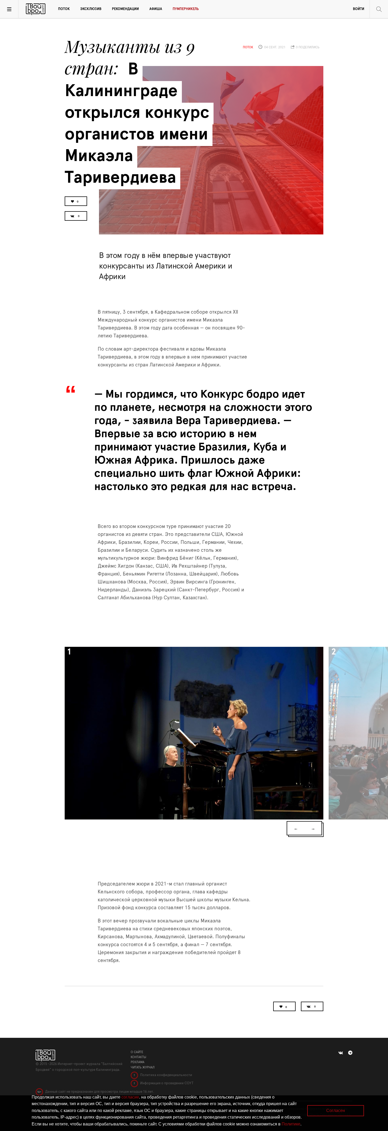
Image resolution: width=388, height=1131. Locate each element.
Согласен (335, 1110)
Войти (358, 9)
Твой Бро (35, 9)
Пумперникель (186, 9)
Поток (64, 9)
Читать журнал (143, 1067)
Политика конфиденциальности (165, 1075)
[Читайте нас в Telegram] (350, 1053)
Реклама (137, 1062)
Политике (291, 1124)
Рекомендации (125, 9)
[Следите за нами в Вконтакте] (340, 1053)
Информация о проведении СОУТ (166, 1083)
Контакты (138, 1057)
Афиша (155, 9)
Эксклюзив (90, 9)
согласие (130, 1097)
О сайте (137, 1052)
